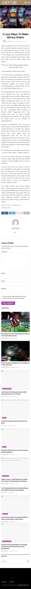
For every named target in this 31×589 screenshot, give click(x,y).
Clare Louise (6, 396)
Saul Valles (5, 521)
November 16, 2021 (22, 41)
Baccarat (5, 476)
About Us (11, 581)
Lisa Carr (5, 425)
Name (3, 273)
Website (3, 288)
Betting (5, 513)
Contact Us (4, 581)
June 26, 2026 (11, 492)
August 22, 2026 (13, 338)
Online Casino (7, 388)
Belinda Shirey (6, 338)
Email (3, 281)
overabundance (16, 205)
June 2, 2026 (11, 551)
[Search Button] (28, 561)
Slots (4, 330)
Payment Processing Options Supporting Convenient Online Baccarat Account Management (14, 546)
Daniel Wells (6, 454)
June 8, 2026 (11, 521)
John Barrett (6, 483)
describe (7, 205)
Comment (4, 252)
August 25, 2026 (13, 367)
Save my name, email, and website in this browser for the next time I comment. (14, 297)
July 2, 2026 (12, 454)
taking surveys (6, 207)
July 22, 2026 (12, 396)
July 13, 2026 (11, 425)
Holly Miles (10, 41)
